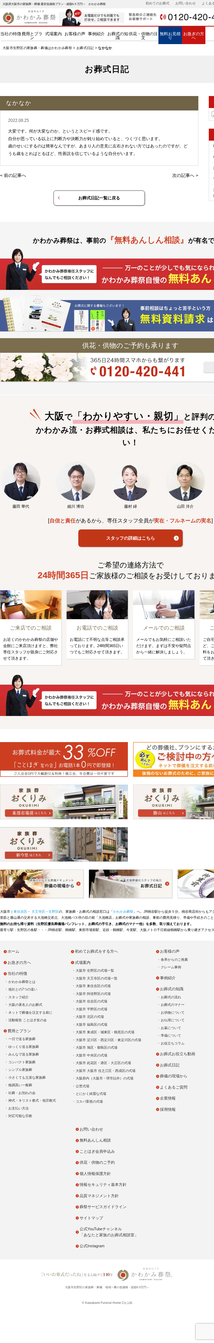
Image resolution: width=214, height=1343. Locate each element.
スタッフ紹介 (18, 997)
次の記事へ (183, 175)
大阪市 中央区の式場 (91, 1055)
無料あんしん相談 (95, 1140)
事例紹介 (96, 34)
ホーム (13, 951)
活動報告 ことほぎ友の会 (27, 1020)
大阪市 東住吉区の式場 (93, 986)
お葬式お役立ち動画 (177, 1054)
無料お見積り (170, 36)
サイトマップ (91, 1218)
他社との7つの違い (22, 989)
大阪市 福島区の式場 (91, 1024)
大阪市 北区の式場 (90, 1017)
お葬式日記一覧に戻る (99, 198)
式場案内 (53, 34)
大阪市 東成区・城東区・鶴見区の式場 (105, 1032)
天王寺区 (38, 912)
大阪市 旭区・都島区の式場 (96, 1047)
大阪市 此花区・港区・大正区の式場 (103, 1063)
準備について (171, 1035)
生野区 (54, 912)
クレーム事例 (171, 967)
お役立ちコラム (173, 1043)
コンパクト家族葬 (21, 1062)
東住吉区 (20, 912)
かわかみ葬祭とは (21, 982)
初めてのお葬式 (157, 3)
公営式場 (82, 1086)
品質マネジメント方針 (99, 1195)
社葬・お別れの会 (21, 1093)
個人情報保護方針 (95, 1173)
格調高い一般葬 (20, 1085)
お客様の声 (74, 34)
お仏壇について (173, 1020)
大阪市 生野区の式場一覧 (95, 970)
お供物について (173, 1012)
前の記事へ (15, 175)
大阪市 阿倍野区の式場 (93, 994)
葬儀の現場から (173, 1076)
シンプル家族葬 (20, 1070)
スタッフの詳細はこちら (130, 538)
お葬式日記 (85, 48)
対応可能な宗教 (20, 1116)
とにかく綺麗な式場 (91, 1094)
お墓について (171, 1028)
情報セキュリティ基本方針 (103, 1184)
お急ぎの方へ (193, 36)
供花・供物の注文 (143, 36)
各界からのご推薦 (174, 960)
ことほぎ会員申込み (97, 1151)
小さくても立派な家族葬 (27, 1077)
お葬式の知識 (117, 36)
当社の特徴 (10, 34)
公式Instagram (92, 1246)
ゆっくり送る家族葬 (23, 1047)
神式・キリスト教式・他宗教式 (32, 1100)
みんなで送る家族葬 (23, 1054)
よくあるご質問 (173, 1087)
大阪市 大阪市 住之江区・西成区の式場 (105, 1071)
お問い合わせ (185, 3)
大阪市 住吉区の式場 (91, 1001)
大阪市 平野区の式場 (91, 1009)
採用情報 (168, 1109)
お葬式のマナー (173, 1005)
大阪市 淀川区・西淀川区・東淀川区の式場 (108, 1040)
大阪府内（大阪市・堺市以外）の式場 (104, 1078)
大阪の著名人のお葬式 (25, 1005)
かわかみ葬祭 (123, 912)
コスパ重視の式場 (89, 1101)
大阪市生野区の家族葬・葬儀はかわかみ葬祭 (37, 48)
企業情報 (168, 1098)
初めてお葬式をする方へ (96, 951)
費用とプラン (32, 36)
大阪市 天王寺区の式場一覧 (96, 978)
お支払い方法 (18, 1108)
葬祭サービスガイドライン (103, 1206)
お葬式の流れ (171, 997)
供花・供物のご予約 (97, 1162)
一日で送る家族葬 (21, 1039)
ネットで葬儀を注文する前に (30, 1012)
